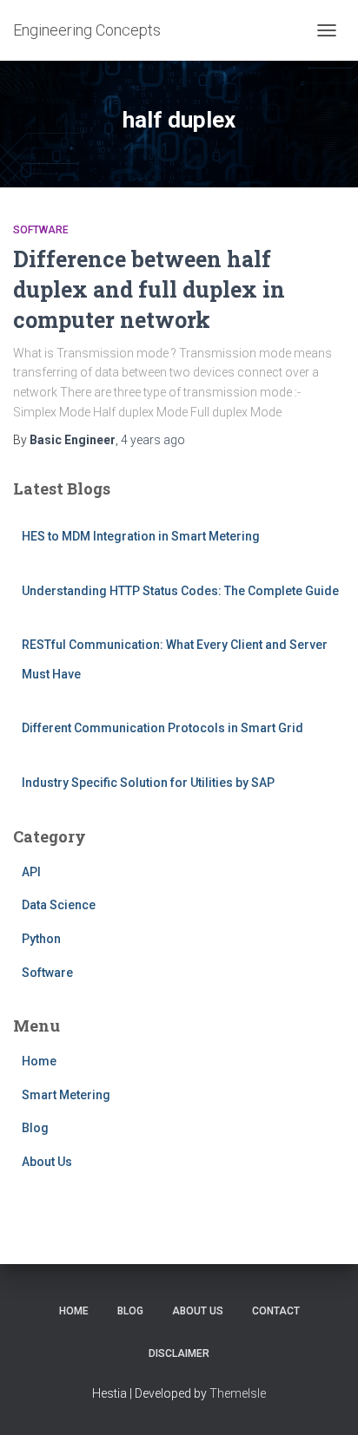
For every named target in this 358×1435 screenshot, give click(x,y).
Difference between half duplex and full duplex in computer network (149, 289)
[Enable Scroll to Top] (324, 1400)
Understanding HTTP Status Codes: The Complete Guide (180, 591)
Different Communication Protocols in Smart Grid (162, 728)
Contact (276, 1311)
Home (39, 1061)
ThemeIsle (237, 1393)
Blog (35, 1128)
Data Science (59, 905)
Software (41, 230)
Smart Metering (66, 1095)
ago (153, 440)
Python (41, 939)
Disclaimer (179, 1353)
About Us (47, 1162)
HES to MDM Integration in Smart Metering (141, 536)
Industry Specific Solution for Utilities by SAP (148, 783)
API (31, 872)
